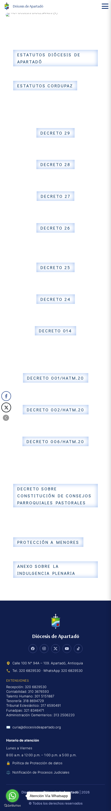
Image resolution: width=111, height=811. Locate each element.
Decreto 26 (55, 228)
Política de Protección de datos (37, 763)
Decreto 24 (56, 299)
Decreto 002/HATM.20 (55, 409)
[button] (6, 418)
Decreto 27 (55, 196)
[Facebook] (32, 648)
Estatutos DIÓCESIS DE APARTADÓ (49, 58)
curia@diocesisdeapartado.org (36, 727)
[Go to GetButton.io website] (12, 805)
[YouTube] (66, 648)
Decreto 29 (55, 133)
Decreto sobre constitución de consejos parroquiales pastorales (54, 495)
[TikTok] (78, 648)
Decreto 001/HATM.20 (55, 378)
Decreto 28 (55, 164)
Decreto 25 (55, 267)
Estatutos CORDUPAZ (45, 85)
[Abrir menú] (105, 6)
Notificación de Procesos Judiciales (40, 772)
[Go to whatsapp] (12, 795)
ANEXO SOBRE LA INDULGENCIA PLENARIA (46, 569)
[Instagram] (44, 648)
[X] (55, 648)
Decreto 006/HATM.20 (55, 441)
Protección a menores (48, 542)
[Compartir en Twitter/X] (6, 407)
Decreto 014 (55, 330)
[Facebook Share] (6, 396)
